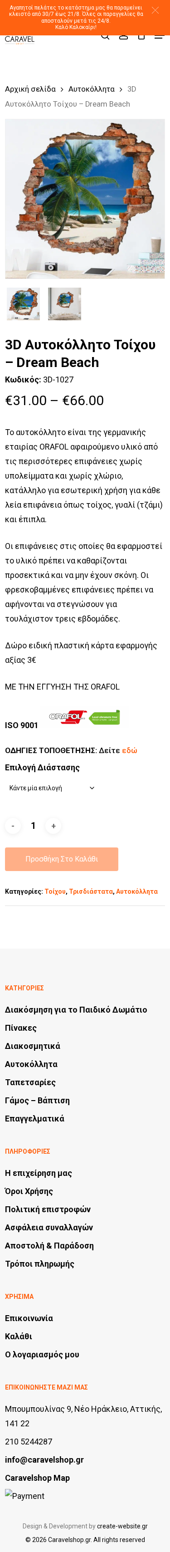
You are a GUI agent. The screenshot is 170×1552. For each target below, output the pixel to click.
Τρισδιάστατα (91, 891)
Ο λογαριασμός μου (42, 1354)
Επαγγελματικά (34, 1118)
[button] (155, 10)
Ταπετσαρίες (30, 1082)
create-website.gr (122, 1526)
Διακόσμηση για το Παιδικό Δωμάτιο (76, 1009)
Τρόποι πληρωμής (39, 1263)
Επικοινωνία (29, 1318)
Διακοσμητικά (32, 1046)
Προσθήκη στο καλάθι (61, 859)
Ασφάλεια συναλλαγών (49, 1227)
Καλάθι (18, 1336)
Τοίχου (55, 891)
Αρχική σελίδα (30, 89)
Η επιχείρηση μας (38, 1173)
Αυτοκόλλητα (91, 89)
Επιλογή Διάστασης (42, 767)
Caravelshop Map (37, 1478)
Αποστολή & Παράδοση (49, 1245)
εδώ (129, 750)
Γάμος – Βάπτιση (37, 1100)
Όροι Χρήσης (29, 1191)
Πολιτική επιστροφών (48, 1209)
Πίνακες (21, 1028)
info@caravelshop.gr (44, 1459)
